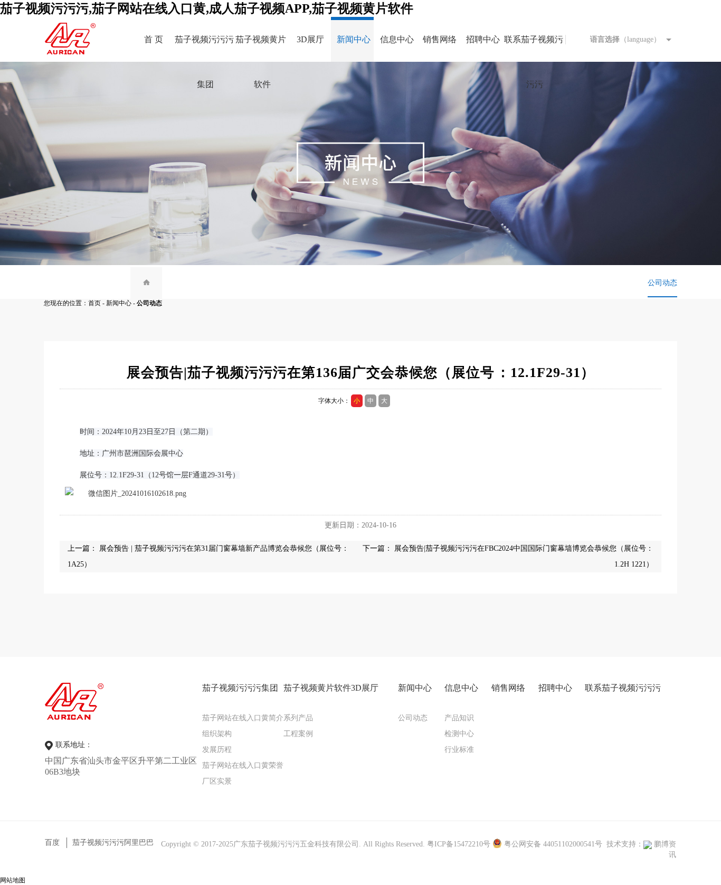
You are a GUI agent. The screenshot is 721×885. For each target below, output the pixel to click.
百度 (52, 842)
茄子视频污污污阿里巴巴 (113, 842)
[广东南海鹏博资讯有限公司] (647, 844)
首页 (94, 303)
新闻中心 (118, 303)
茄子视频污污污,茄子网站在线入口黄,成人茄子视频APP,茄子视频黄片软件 (206, 8)
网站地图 (12, 880)
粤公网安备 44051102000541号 (552, 844)
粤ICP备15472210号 (458, 844)
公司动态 (662, 283)
